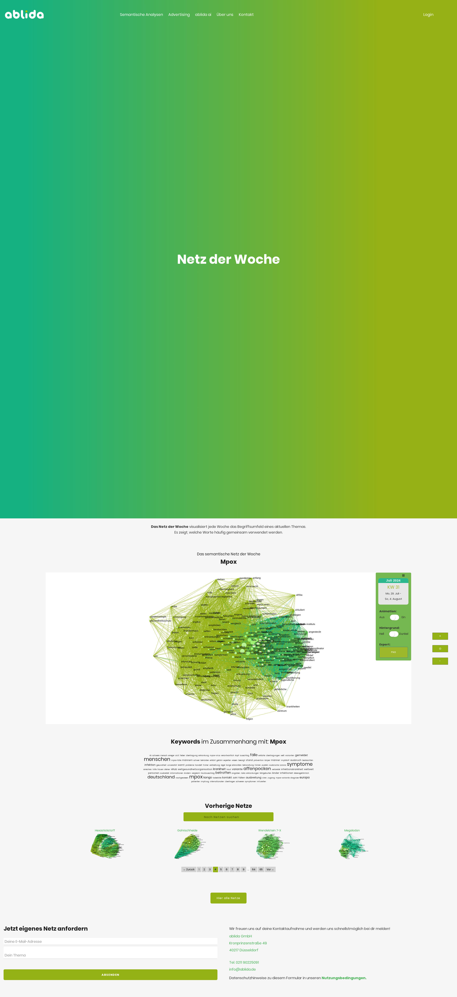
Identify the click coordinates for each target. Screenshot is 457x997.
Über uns (225, 14)
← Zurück (189, 869)
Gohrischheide (187, 830)
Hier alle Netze (228, 898)
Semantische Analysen (141, 14)
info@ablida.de (242, 969)
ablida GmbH (240, 936)
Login (428, 14)
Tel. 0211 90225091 (244, 962)
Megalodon (352, 830)
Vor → (270, 869)
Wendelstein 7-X (269, 830)
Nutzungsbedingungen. (344, 977)
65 (261, 869)
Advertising (179, 14)
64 (253, 869)
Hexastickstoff (105, 830)
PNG (393, 652)
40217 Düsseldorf (243, 950)
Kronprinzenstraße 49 (248, 943)
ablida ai (203, 14)
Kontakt (246, 14)
